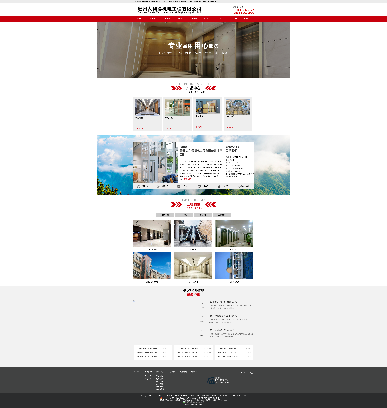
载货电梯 (203, 215)
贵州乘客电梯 (193, 282)
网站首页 (140, 18)
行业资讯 (148, 376)
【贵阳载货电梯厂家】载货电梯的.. (223, 302)
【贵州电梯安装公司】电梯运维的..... (147, 356)
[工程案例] (199, 186)
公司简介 (153, 18)
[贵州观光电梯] (234, 265)
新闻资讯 (166, 18)
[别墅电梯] (177, 107)
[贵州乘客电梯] (193, 265)
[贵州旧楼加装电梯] (152, 265)
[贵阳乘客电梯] (234, 233)
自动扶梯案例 (193, 249)
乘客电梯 (165, 215)
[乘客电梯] (147, 107)
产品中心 (180, 18)
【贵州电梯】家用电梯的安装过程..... (188, 352)
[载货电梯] (208, 106)
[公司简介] (138, 186)
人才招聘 (233, 18)
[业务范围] (219, 186)
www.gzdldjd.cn (157, 396)
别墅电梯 (184, 215)
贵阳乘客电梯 (234, 249)
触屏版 (208, 400)
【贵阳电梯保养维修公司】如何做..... (228, 356)
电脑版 (214, 400)
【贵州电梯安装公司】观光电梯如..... (228, 352)
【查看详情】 (139, 128)
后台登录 (216, 398)
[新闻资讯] (159, 186)
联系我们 (247, 18)
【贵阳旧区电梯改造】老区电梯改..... (147, 352)
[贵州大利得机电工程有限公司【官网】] (193, 49)
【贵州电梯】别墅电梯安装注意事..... (188, 356)
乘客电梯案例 (152, 249)
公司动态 (148, 379)
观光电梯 (159, 384)
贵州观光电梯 (234, 282)
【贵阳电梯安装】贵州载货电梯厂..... (228, 348)
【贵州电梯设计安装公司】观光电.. (223, 316)
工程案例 (193, 18)
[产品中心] (179, 186)
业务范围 (207, 18)
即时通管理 (208, 398)
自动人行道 (160, 389)
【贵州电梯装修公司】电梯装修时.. (223, 330)
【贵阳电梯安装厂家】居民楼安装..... (147, 348)
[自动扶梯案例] (193, 233)
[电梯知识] (239, 186)
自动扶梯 (159, 387)
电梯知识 (220, 18)
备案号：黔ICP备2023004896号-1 (180, 398)
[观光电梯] (238, 106)
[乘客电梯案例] (152, 233)
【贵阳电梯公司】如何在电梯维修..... (188, 348)
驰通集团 (202, 398)
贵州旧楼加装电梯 (152, 282)
